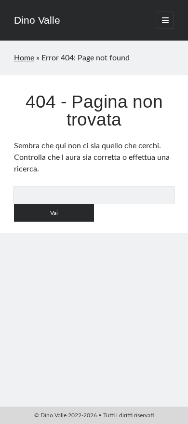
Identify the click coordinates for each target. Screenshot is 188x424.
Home (24, 58)
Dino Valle (37, 20)
